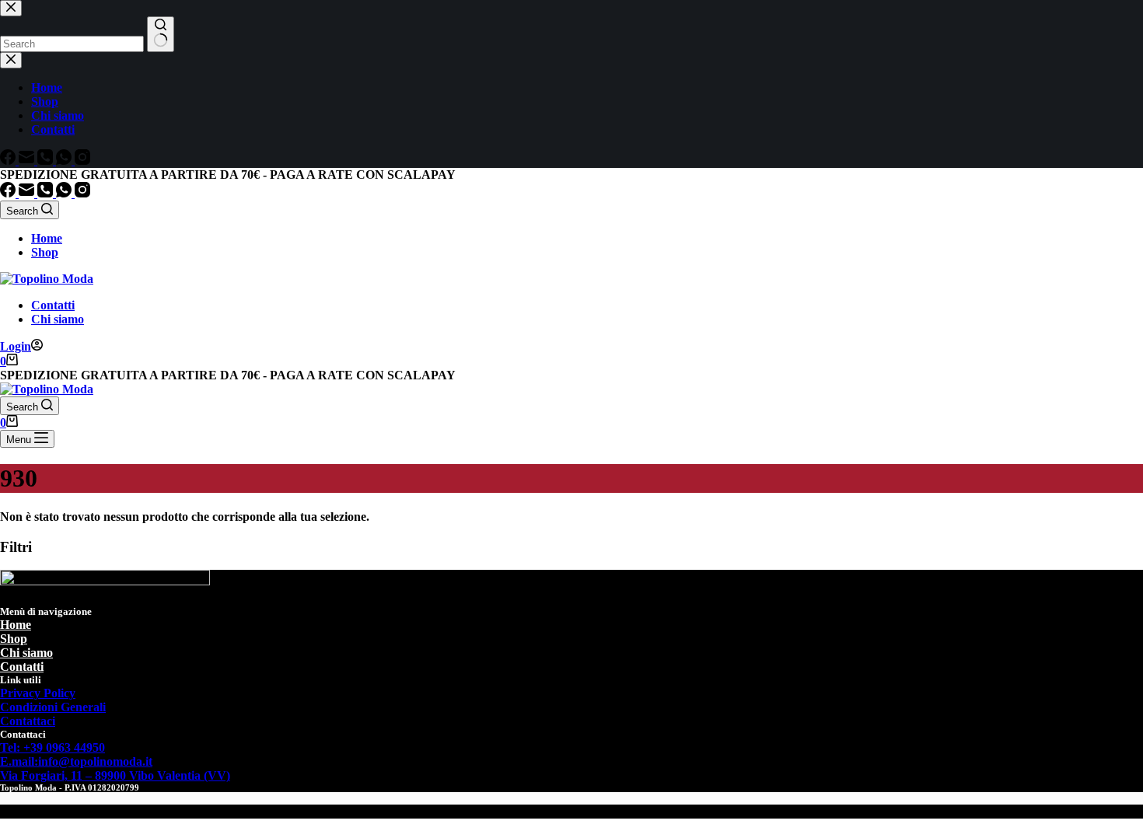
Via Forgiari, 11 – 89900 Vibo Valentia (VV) (115, 775)
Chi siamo (57, 319)
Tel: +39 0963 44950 (52, 747)
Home (46, 238)
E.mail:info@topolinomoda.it (76, 761)
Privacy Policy (37, 693)
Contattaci (27, 721)
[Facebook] (9, 193)
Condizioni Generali (53, 707)
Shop (44, 252)
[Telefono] (46, 193)
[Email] (28, 193)
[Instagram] (82, 193)
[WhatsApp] (65, 193)
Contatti (53, 305)
